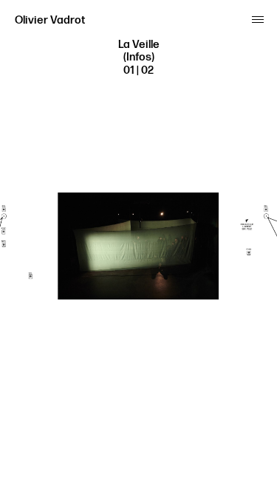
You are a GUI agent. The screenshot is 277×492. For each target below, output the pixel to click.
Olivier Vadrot (50, 20)
